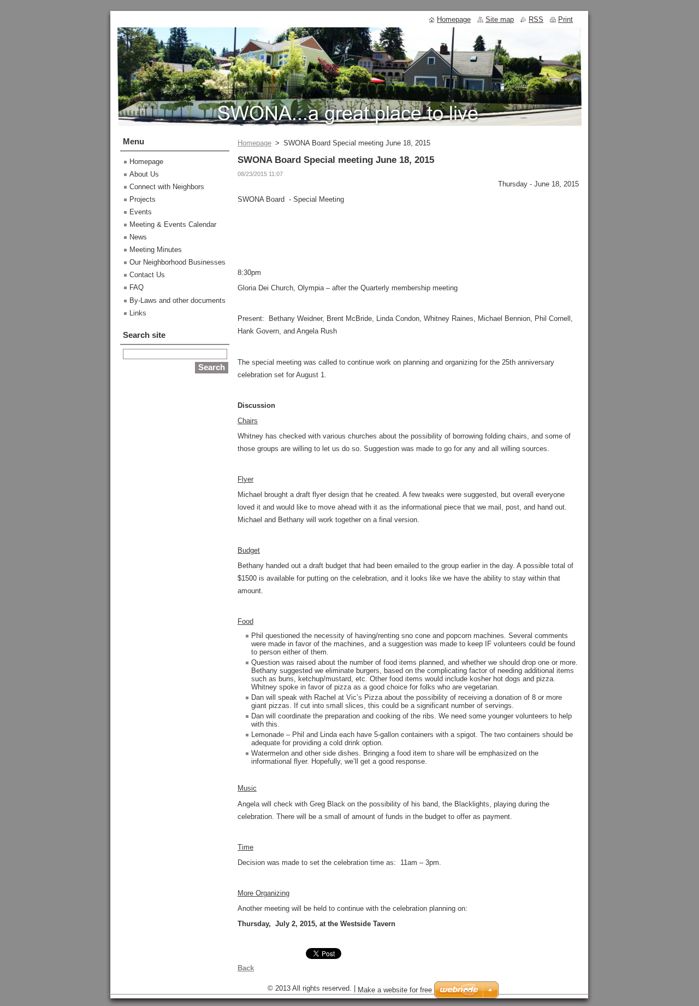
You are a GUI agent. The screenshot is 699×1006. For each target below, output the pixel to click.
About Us (144, 174)
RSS (536, 19)
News (138, 237)
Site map (499, 19)
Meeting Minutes (155, 249)
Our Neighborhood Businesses (177, 262)
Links (137, 313)
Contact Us (147, 275)
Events (140, 212)
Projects (142, 199)
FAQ (136, 287)
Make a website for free (395, 990)
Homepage (254, 143)
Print (565, 19)
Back (246, 968)
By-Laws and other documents (177, 300)
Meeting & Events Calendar (172, 224)
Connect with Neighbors (166, 187)
